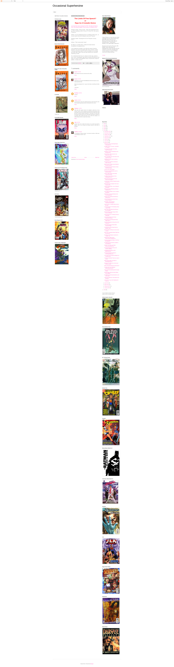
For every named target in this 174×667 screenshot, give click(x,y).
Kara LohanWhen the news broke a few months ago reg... (111, 157)
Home (55, 12)
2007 (105, 130)
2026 (105, 123)
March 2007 (106, 284)
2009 (105, 126)
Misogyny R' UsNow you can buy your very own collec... (111, 264)
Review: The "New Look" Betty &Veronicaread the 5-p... (109, 246)
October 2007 (107, 134)
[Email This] (86, 63)
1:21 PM (79, 108)
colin (75, 122)
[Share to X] (89, 63)
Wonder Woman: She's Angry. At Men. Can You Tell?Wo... (111, 212)
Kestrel (75, 71)
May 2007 (106, 142)
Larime (75, 100)
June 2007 (106, 140)
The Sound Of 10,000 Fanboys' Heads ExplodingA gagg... (111, 167)
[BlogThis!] (87, 63)
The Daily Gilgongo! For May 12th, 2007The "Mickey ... (110, 248)
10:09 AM (80, 131)
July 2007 (106, 139)
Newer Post (74, 157)
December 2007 (107, 131)
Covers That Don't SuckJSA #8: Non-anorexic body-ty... (111, 200)
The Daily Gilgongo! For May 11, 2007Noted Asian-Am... (110, 253)
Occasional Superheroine (68, 5)
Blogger (92, 663)
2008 (105, 128)
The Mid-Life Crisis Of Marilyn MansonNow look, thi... (109, 268)
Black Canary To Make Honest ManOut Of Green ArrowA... (111, 165)
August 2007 (106, 137)
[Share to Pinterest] (91, 63)
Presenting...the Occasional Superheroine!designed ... (109, 202)
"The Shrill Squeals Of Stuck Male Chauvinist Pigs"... (110, 225)
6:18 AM (79, 100)
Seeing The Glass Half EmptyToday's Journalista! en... (111, 144)
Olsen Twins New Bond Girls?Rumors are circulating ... (111, 210)
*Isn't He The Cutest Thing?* (109, 169)
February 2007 (107, 286)
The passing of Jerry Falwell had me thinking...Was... (111, 228)
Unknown (76, 108)
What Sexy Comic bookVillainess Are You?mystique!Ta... (111, 194)
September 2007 (107, 136)
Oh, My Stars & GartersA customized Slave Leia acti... (111, 162)
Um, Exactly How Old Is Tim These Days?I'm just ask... (110, 149)
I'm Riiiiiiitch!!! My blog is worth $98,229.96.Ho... (109, 251)
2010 (105, 125)
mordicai (76, 131)
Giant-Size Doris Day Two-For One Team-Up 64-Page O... (110, 179)
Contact (103, 55)
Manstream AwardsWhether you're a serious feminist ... (111, 171)
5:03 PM (79, 78)
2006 (105, 289)
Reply (75, 75)
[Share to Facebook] (90, 63)
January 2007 (107, 287)
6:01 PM (78, 122)
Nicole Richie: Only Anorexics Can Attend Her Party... (110, 154)
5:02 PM (79, 71)
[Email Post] (83, 63)
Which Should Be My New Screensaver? (111, 265)
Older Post (97, 157)
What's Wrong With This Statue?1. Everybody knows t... (110, 261)
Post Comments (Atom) (80, 159)
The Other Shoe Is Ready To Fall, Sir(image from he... (110, 177)
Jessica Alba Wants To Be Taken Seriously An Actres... (110, 218)
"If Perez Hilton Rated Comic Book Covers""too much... (110, 174)
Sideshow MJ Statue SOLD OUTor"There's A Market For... (110, 238)
